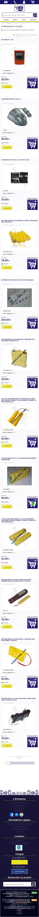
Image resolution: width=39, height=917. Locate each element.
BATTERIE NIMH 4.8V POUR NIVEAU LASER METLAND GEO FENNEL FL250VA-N (18, 639)
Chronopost (19, 840)
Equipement (33, 19)
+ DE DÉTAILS (6, 86)
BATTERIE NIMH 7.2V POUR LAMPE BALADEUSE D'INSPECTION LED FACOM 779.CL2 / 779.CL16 (16, 580)
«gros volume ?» (9, 73)
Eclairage (6, 19)
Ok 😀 (34, 892)
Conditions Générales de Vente (19, 824)
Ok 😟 (34, 900)
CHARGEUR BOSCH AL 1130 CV (11, 99)
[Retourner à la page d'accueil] (19, 8)
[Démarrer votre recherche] (35, 15)
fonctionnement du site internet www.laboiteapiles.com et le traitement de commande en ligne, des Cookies (16, 893)
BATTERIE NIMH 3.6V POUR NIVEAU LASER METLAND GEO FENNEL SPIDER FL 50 (18, 340)
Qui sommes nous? (19, 803)
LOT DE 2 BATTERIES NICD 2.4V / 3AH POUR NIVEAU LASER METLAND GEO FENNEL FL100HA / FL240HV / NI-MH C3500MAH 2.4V (18, 520)
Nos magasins (19, 805)
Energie (15, 19)
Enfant (24, 19)
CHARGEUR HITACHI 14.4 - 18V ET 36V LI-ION (15, 160)
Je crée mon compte (19, 871)
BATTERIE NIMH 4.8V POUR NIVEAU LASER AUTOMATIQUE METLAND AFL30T (19, 221)
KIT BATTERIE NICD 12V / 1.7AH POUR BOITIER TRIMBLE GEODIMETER (18, 458)
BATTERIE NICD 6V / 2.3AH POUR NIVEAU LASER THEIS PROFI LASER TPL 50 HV (18, 699)
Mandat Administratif (19, 829)
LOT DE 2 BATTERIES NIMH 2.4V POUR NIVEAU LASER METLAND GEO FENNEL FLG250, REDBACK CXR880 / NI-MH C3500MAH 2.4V (18, 400)
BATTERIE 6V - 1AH (7, 39)
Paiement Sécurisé (19, 826)
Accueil (9, 23)
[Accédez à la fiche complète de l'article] (19, 57)
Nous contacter (19, 808)
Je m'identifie (19, 862)
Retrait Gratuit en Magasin (19, 843)
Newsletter (19, 811)
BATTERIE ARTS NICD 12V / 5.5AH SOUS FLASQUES (17, 280)
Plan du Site (19, 831)
